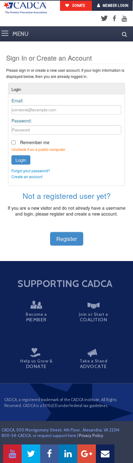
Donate (78, 5)
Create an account (26, 176)
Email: (17, 100)
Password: (21, 121)
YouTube (124, 19)
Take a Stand (93, 363)
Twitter (104, 19)
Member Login (116, 5)
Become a (36, 317)
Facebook (114, 19)
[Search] (122, 34)
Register (66, 238)
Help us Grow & (36, 363)
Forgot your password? (30, 170)
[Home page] (25, 8)
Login (20, 160)
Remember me (34, 142)
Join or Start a (93, 317)
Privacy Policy (91, 435)
